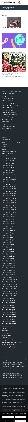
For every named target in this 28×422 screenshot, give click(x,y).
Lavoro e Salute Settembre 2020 (9, 314)
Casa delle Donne (6, 358)
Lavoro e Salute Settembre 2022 (9, 318)
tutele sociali (20, 377)
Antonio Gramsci (6, 139)
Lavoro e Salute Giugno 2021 (8, 218)
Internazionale (5, 119)
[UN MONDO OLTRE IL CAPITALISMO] (14, 62)
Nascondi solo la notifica (20, 416)
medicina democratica (15, 368)
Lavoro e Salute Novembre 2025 (9, 295)
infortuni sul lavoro (11, 364)
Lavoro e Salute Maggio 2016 (8, 244)
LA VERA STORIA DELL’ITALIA (8, 160)
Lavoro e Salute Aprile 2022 (8, 167)
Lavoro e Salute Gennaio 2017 (9, 198)
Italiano (18, 420)
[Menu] (24, 2)
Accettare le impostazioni (8, 416)
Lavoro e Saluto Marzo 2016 (8, 325)
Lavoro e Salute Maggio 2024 (8, 258)
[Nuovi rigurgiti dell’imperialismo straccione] (14, 22)
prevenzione (9, 371)
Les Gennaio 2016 (6, 330)
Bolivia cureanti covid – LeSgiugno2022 (11, 142)
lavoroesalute (12, 366)
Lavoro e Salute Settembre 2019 (9, 312)
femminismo (8, 360)
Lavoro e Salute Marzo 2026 (8, 277)
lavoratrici (4, 121)
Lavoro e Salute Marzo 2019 (8, 265)
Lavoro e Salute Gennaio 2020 (9, 204)
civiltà (11, 358)
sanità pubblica (11, 377)
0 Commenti (11, 28)
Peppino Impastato (6, 335)
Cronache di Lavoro (6, 100)
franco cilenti (14, 360)
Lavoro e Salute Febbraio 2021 (9, 188)
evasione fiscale (22, 358)
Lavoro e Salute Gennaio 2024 (9, 211)
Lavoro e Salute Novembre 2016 (9, 279)
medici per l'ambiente (6, 369)
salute (13, 373)
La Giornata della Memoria (8, 156)
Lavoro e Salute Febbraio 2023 (9, 191)
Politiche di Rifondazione (7, 114)
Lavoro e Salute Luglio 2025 (8, 242)
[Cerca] (21, 2)
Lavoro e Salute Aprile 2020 (8, 163)
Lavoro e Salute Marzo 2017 (8, 262)
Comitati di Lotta (6, 98)
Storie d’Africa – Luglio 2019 (8, 346)
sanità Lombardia (13, 375)
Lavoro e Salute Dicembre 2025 (9, 184)
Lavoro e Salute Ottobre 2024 (8, 304)
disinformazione (15, 358)
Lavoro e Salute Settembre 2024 (9, 321)
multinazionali (22, 369)
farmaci (4, 360)
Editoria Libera (5, 110)
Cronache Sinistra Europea (8, 105)
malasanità (22, 366)
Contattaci (4, 144)
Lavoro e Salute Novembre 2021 (9, 288)
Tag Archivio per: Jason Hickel (9, 7)
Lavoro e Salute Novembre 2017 (9, 281)
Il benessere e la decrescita (8, 48)
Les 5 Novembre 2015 (7, 326)
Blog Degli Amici (5, 141)
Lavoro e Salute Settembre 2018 (9, 311)
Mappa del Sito (5, 332)
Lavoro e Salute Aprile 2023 (8, 169)
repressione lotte (15, 371)
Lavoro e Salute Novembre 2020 (9, 286)
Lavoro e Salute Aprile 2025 (8, 172)
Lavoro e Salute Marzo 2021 (8, 269)
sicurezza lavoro (5, 128)
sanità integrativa (5, 375)
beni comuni (14, 356)
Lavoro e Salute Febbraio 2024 (9, 193)
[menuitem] (21, 2)
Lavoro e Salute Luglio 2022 (8, 237)
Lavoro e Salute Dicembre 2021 (9, 177)
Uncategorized (5, 130)
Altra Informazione (6, 96)
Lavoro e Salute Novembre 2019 (9, 284)
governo (14, 362)
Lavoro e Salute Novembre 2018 (9, 283)
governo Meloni (19, 362)
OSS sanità (4, 123)
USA (10, 379)
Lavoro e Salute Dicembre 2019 (9, 174)
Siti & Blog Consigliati (7, 340)
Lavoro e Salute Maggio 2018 (8, 247)
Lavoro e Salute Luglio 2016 (8, 226)
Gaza (18, 360)
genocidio (22, 360)
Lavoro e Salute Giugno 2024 (8, 223)
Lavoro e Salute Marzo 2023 (8, 272)
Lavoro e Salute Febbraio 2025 (9, 195)
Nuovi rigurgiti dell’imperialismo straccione (11, 27)
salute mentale (17, 373)
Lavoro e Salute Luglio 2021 (8, 235)
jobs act (7, 366)
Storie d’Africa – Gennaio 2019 (9, 344)
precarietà (4, 371)
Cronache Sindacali (6, 103)
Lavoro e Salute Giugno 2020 (8, 216)
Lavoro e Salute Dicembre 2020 (9, 176)
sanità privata (5, 377)
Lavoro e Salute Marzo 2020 (8, 267)
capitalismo (19, 356)
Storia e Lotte (5, 116)
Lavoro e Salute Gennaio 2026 (9, 214)
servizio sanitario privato (7, 126)
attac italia (9, 356)
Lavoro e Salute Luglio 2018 (8, 230)
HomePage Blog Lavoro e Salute (9, 151)
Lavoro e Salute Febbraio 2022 (9, 190)
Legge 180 (17, 366)
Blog (3, 95)
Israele (4, 366)
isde (23, 364)
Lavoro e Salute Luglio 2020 (8, 233)
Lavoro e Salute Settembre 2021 (9, 316)
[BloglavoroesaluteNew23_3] (11, 2)
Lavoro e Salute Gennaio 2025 (9, 212)
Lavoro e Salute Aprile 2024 (8, 170)
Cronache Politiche (6, 102)
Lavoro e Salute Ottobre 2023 (8, 302)
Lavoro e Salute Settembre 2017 (9, 309)
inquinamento (18, 364)
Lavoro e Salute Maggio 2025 (8, 260)
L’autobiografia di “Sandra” (8, 155)
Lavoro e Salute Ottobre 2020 (8, 297)
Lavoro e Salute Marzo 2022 (8, 270)
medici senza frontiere (15, 369)
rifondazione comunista (7, 373)
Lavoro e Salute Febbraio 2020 (9, 186)
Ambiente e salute (6, 93)
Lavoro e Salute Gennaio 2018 (9, 200)
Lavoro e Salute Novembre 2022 (9, 290)
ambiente (4, 356)
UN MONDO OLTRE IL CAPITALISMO (10, 73)
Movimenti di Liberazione (8, 112)
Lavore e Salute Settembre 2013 (9, 162)
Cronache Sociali (5, 107)
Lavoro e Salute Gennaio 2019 (9, 202)
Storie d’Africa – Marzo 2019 (8, 347)
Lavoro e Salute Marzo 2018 (8, 263)
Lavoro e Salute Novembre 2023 (9, 291)
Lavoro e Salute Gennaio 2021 (9, 205)
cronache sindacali (6, 117)
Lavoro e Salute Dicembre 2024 (9, 183)
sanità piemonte (19, 375)
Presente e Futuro (6, 337)
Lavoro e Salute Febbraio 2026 (9, 197)
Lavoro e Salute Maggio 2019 (8, 249)
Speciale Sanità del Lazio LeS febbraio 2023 (11, 342)
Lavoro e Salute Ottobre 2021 (8, 298)
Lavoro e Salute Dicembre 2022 (9, 179)
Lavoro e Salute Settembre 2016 (9, 307)
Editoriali (4, 146)
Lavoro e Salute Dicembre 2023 (9, 181)
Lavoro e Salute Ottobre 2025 (8, 305)
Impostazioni (14, 419)
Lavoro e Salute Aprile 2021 (8, 165)
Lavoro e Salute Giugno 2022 (8, 219)
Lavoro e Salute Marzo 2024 (8, 274)
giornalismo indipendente (7, 362)
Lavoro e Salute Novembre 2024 (9, 293)
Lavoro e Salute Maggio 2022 (8, 254)
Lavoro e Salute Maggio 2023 (8, 256)
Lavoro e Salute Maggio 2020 (8, 251)
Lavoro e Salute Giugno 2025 (8, 225)
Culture (3, 109)
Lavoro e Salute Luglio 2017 (8, 228)
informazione (5, 364)
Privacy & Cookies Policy (7, 339)
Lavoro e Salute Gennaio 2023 (9, 209)
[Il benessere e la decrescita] (14, 40)
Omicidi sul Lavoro (6, 333)
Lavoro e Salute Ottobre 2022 (8, 300)
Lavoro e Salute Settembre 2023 (9, 319)
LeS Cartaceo (5, 328)
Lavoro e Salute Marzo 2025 (8, 276)
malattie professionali (6, 368)
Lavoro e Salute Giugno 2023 (8, 221)
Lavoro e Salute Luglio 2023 (8, 239)
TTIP (15, 377)
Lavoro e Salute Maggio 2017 (8, 246)
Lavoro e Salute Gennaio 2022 (9, 207)
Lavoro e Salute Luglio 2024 (8, 240)
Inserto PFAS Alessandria (7, 153)
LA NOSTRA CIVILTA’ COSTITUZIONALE (10, 158)
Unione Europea (5, 379)
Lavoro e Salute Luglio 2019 (8, 232)
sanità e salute (5, 124)
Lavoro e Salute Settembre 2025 (9, 323)
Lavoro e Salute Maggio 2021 (8, 253)
